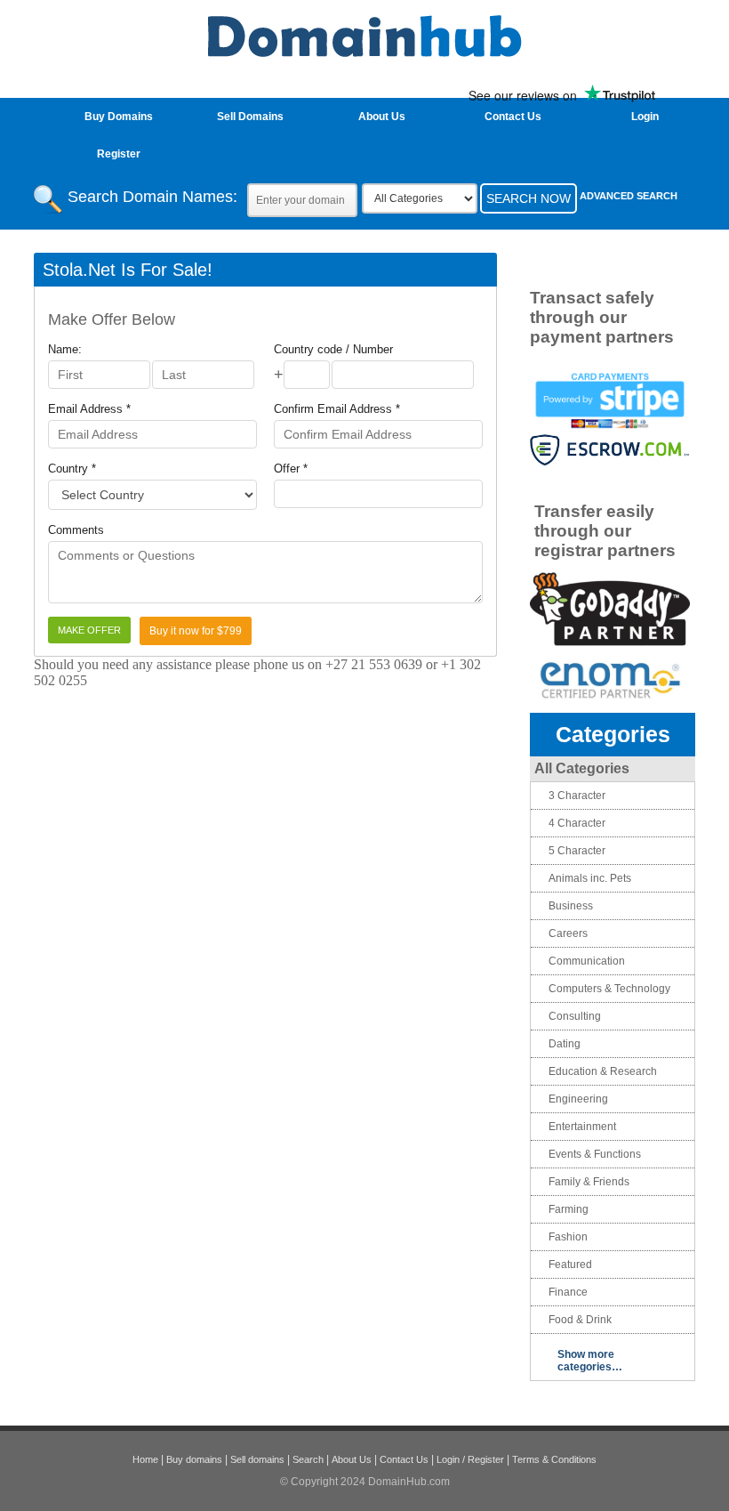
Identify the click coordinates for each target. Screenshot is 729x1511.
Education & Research (603, 1071)
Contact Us (513, 116)
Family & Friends (589, 1182)
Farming (569, 1209)
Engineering (578, 1099)
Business (571, 906)
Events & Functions (595, 1154)
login (645, 116)
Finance (568, 1292)
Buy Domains (118, 116)
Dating (565, 1044)
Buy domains (194, 1459)
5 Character (577, 850)
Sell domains (257, 1459)
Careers (568, 933)
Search (308, 1459)
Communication (587, 961)
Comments (76, 530)
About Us (381, 116)
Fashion (568, 1237)
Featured (570, 1264)
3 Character (577, 795)
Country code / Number (333, 349)
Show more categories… (589, 1360)
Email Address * (89, 409)
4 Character (577, 823)
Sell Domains (250, 116)
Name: (65, 349)
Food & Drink (580, 1319)
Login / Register (470, 1459)
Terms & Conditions (554, 1459)
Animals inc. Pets (590, 878)
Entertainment (582, 1126)
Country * (72, 468)
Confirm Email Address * (337, 409)
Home (145, 1459)
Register (118, 154)
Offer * (291, 468)
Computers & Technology (609, 988)
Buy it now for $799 (195, 631)
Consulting (575, 1016)
